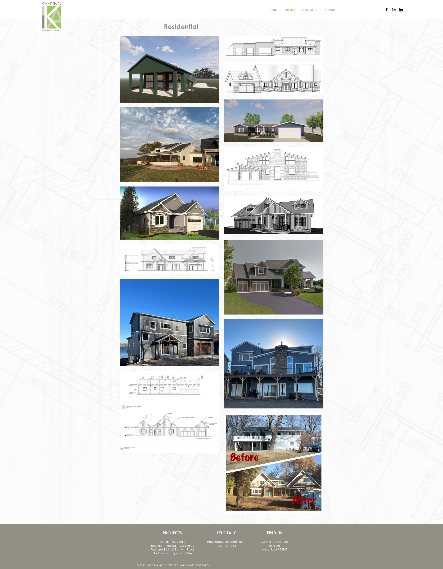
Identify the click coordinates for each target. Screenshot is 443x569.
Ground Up (187, 545)
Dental (164, 541)
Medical (171, 545)
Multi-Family (176, 549)
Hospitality (178, 541)
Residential (158, 549)
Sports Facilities (182, 553)
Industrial (156, 545)
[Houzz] (401, 9)
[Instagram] (394, 9)
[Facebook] (386, 9)
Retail (190, 549)
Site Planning (161, 553)
